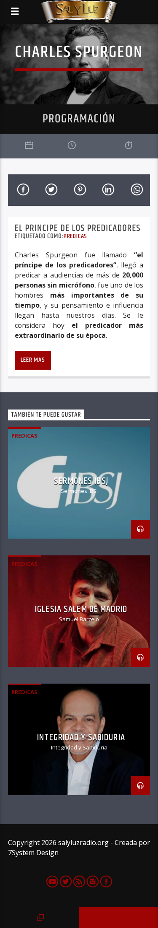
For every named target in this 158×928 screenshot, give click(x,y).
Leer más (33, 360)
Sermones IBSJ (81, 481)
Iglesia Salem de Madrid (81, 609)
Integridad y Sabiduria (81, 737)
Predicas (75, 236)
